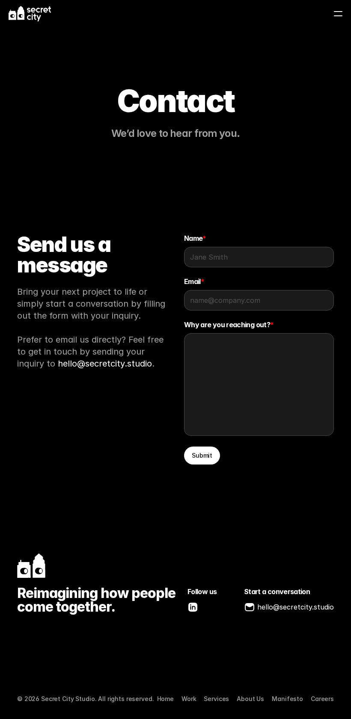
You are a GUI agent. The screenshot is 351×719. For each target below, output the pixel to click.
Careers (322, 698)
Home (165, 698)
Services (216, 698)
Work (188, 698)
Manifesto (287, 698)
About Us (250, 698)
